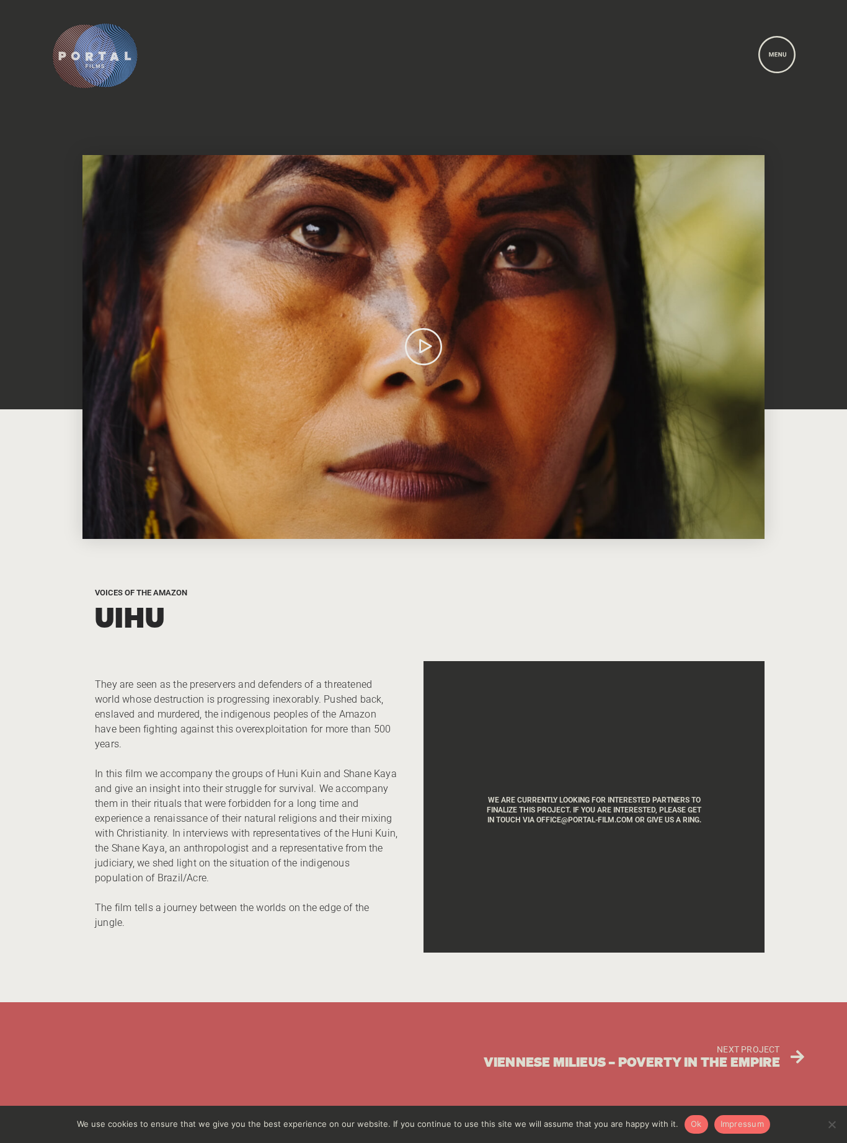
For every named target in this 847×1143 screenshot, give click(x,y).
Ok (696, 1124)
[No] (831, 1124)
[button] (423, 346)
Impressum (742, 1124)
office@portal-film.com (584, 820)
